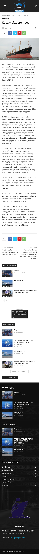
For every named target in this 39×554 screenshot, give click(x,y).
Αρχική (4, 15)
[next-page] (6, 300)
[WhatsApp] (24, 33)
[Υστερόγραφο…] (7, 283)
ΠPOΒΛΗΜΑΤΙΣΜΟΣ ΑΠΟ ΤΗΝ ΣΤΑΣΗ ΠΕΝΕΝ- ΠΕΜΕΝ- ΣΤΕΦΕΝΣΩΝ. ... (23, 342)
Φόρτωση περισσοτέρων (19, 371)
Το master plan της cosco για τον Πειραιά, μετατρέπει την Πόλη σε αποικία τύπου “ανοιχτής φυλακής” (28, 254)
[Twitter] (15, 33)
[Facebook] (10, 33)
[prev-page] (3, 300)
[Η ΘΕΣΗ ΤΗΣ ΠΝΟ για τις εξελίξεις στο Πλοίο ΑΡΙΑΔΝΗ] (7, 293)
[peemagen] (3, 28)
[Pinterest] (20, 33)
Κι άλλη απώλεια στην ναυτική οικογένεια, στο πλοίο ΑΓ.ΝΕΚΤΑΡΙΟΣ (10, 252)
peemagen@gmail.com (17, 538)
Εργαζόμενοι (11, 15)
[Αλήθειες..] (7, 273)
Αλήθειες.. (17, 270)
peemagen (9, 28)
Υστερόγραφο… (19, 280)
